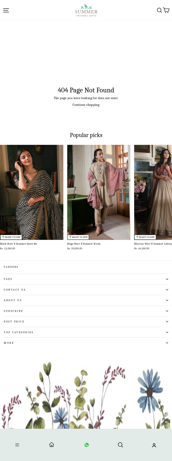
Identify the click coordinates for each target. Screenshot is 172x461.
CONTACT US (15, 289)
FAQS (8, 279)
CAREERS (11, 266)
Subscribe (13, 311)
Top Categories (18, 332)
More (9, 342)
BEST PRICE (14, 321)
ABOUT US (13, 300)
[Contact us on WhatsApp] (86, 446)
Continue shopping (86, 105)
